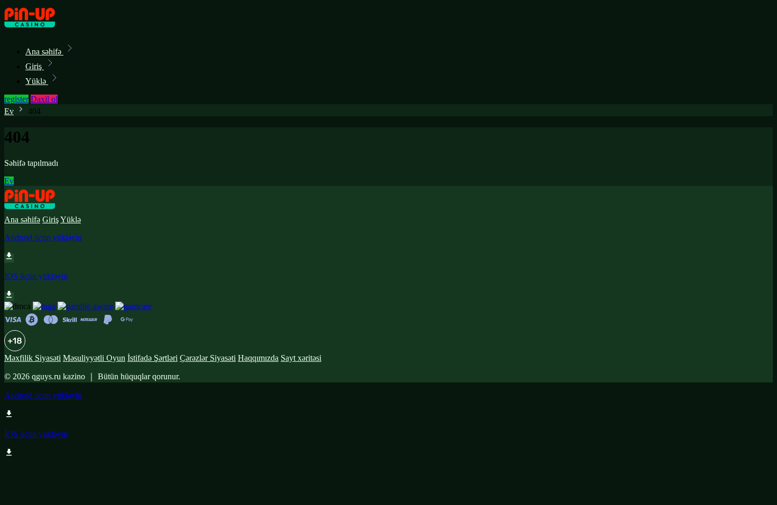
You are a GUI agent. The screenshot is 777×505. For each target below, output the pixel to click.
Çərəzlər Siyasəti (208, 357)
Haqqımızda (258, 357)
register (16, 99)
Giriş (34, 66)
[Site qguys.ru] (40, 28)
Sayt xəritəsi (301, 357)
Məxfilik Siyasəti (32, 357)
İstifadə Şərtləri (152, 357)
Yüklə (36, 81)
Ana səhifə (44, 51)
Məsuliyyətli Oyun (94, 357)
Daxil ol (44, 99)
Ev (9, 111)
